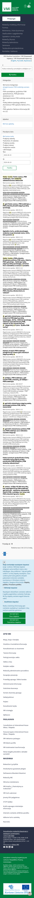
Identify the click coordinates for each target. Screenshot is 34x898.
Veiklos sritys (7, 662)
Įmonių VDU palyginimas (11, 797)
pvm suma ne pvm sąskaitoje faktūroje (11, 511)
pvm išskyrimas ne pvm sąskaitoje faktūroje (12, 509)
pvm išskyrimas (6, 507)
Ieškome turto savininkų (11, 817)
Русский (20, 61)
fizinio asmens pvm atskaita (17, 194)
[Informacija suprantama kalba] (29, 7)
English (13, 61)
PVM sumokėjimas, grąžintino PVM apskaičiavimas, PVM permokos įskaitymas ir (14, 93)
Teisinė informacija (9, 653)
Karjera (5, 702)
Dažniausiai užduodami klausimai (14, 773)
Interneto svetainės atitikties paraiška (16, 813)
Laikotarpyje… (8, 150)
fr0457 (4, 192)
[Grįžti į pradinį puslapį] (2, 65)
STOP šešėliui (7, 802)
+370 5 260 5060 (8, 836)
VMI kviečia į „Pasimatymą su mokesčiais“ (13, 787)
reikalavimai (9, 279)
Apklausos (6, 715)
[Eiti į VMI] (10, 7)
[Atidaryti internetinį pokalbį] (30, 894)
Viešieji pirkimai (8, 697)
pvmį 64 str (23, 279)
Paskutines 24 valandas (11, 141)
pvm (8, 192)
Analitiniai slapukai (11, 602)
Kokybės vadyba (8, 666)
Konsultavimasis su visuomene (13, 648)
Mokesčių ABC (8, 777)
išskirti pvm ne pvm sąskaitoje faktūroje (20, 507)
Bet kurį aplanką (8, 124)
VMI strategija (8, 710)
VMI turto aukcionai (9, 793)
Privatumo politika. (15, 584)
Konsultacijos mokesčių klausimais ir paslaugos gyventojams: (15, 832)
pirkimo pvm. (6, 420)
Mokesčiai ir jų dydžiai (10, 764)
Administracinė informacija (12, 684)
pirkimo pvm (6, 342)
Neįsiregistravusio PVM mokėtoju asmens (17, 99)
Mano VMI (15, 844)
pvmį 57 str (22, 341)
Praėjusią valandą (9, 138)
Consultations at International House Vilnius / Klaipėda (15, 726)
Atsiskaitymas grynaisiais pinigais (14, 769)
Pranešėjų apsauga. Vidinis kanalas (15, 679)
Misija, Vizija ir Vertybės (11, 640)
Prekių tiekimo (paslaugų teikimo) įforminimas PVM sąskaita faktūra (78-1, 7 (16, 104)
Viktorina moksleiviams (11, 782)
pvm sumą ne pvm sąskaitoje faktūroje (11, 512)
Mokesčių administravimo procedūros (16, 671)
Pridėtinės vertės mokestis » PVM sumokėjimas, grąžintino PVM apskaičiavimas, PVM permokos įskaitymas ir (17, 515)
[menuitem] (13, 24)
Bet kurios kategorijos (10, 85)
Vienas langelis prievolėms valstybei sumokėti (15, 753)
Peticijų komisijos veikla (11, 657)
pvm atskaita (6, 194)
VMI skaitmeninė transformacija (14, 747)
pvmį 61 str (26, 194)
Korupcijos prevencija (10, 675)
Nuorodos (6, 822)
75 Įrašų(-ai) (6, 544)
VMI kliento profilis (9, 743)
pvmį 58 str (21, 192)
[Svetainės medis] (29, 3)
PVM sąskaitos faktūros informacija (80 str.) (16, 110)
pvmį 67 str (12, 448)
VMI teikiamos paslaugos (11, 738)
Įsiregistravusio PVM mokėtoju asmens (16, 88)
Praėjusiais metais (9, 147)
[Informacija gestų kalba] (25, 7)
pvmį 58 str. (16, 419)
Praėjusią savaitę (8, 143)
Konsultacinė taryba (10, 706)
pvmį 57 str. (22, 419)
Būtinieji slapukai (10, 588)
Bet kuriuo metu (8, 136)
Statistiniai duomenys (10, 688)
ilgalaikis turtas (14, 192)
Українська (27, 61)
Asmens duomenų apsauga (12, 693)
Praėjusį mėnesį (8, 145)
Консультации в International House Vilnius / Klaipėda (15, 733)
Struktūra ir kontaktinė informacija (15, 644)
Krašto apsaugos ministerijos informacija (13, 807)
